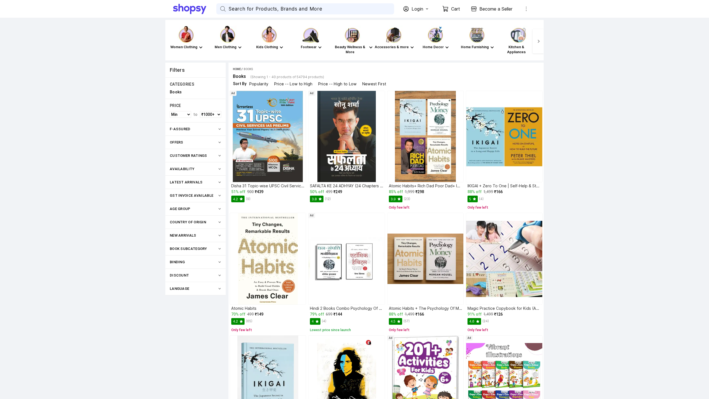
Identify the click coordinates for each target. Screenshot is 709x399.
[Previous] (170, 41)
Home (237, 69)
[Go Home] (194, 8)
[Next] (538, 41)
